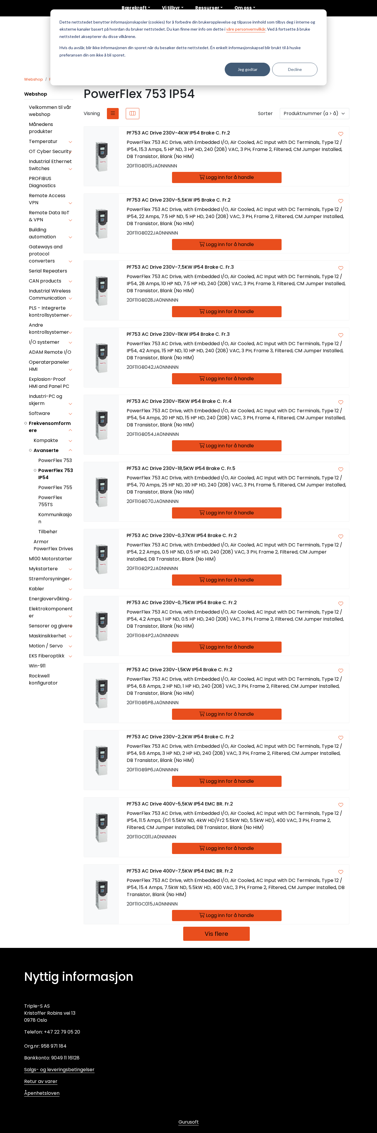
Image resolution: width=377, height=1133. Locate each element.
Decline (295, 69)
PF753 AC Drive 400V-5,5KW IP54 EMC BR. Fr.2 (180, 803)
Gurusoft (188, 1122)
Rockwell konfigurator (43, 679)
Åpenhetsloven (41, 1093)
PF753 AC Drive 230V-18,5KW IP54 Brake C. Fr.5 (181, 468)
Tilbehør (47, 531)
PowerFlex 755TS (50, 501)
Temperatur (43, 141)
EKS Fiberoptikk (47, 655)
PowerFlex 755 (55, 487)
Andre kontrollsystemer (49, 328)
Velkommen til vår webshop (50, 111)
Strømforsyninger (49, 578)
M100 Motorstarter (50, 558)
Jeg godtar (247, 69)
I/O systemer (44, 342)
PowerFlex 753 (55, 460)
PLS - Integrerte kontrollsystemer (49, 311)
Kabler (36, 588)
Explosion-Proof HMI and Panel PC (49, 383)
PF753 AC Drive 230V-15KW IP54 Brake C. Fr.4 (179, 401)
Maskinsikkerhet (47, 635)
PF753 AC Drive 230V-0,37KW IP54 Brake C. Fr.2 (182, 535)
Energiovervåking (49, 598)
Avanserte (46, 450)
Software (39, 413)
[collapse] (70, 141)
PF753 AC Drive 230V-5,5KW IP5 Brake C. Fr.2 (179, 200)
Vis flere (216, 934)
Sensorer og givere (50, 625)
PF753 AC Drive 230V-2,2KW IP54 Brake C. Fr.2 (180, 736)
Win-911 (37, 665)
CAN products (45, 281)
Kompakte (46, 440)
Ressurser (207, 8)
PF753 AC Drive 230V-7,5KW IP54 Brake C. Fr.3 (180, 267)
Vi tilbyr (171, 8)
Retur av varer (40, 1081)
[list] (113, 113)
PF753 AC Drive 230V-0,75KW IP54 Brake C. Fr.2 (182, 602)
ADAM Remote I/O (50, 352)
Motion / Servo (46, 645)
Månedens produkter (41, 128)
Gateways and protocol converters (45, 253)
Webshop (35, 94)
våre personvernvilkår (245, 28)
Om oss (243, 8)
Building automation (42, 233)
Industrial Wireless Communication (50, 294)
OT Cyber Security (50, 151)
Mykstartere (43, 568)
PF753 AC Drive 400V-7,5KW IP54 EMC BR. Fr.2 (180, 871)
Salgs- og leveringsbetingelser (59, 1069)
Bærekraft (134, 8)
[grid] (132, 113)
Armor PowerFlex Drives (53, 545)
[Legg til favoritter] (341, 134)
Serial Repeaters (48, 271)
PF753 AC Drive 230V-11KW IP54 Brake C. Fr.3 (178, 334)
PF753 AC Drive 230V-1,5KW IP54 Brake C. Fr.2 (179, 669)
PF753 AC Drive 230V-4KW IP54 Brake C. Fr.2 (178, 132)
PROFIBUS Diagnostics (42, 182)
